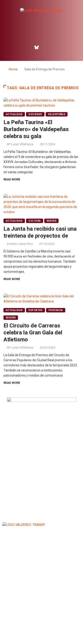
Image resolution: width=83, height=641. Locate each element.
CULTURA (34, 220)
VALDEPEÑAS (56, 114)
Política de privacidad (41, 626)
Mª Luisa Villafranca (20, 144)
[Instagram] (46, 47)
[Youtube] (56, 47)
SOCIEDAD (35, 114)
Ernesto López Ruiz (20, 243)
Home (13, 69)
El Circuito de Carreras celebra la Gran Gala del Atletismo (32, 332)
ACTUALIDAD (14, 114)
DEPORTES (35, 310)
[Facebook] (26, 47)
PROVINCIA (55, 310)
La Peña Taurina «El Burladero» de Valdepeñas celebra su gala (36, 129)
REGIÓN (51, 220)
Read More (11, 179)
